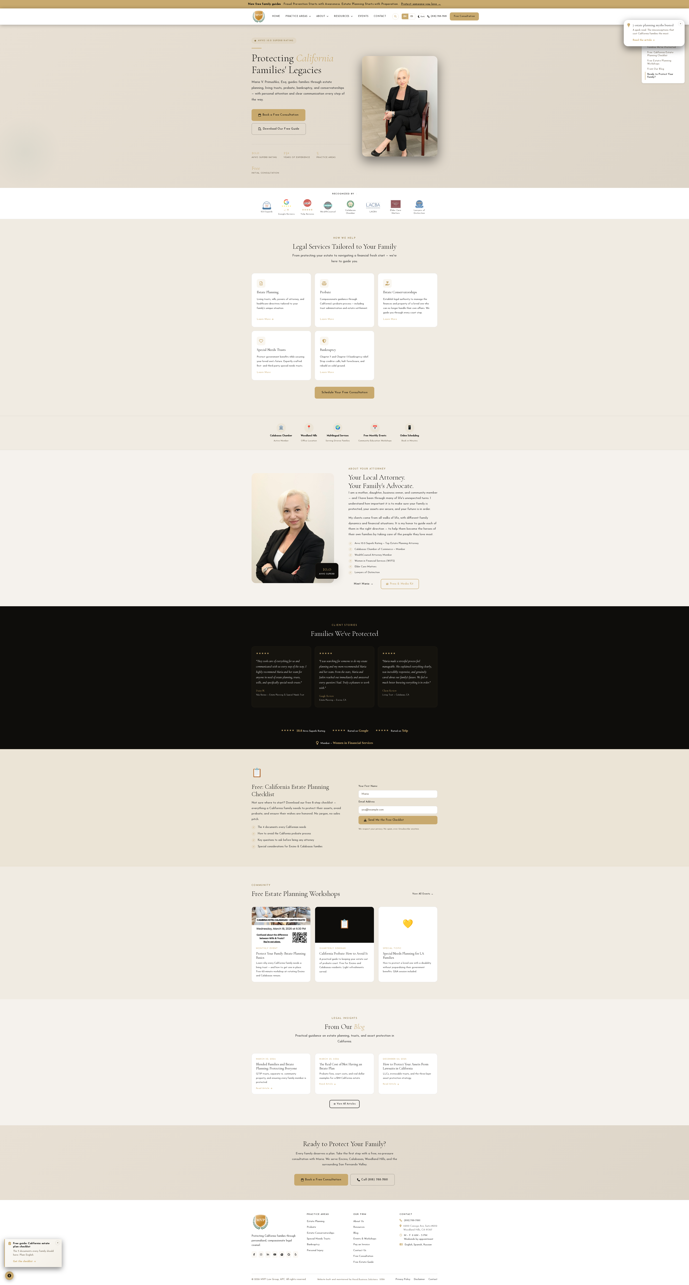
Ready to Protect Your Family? (660, 75)
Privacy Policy (402, 1279)
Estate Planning (315, 1221)
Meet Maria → (363, 584)
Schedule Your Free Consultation (345, 392)
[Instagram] (261, 1254)
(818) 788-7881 (439, 16)
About (321, 16)
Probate (311, 1227)
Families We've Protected (661, 47)
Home (276, 16)
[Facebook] (254, 1254)
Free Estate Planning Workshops (659, 62)
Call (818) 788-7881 (374, 1179)
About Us (358, 1221)
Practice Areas (296, 16)
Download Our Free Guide (281, 128)
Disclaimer (419, 1279)
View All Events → (422, 894)
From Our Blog (655, 69)
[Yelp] (295, 1254)
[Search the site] (395, 16)
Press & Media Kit (402, 584)
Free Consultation (464, 16)
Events (363, 16)
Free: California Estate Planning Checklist (660, 54)
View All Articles (346, 1104)
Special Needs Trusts (318, 1238)
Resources (342, 16)
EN (405, 16)
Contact (380, 16)
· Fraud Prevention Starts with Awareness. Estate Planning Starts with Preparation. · (344, 4)
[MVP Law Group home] (259, 16)
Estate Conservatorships (320, 1233)
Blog (355, 1233)
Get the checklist (23, 1261)
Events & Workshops (364, 1238)
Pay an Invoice (361, 1244)
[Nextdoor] (281, 1254)
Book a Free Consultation (281, 114)
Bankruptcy (313, 1244)
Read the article (642, 40)
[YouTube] (275, 1254)
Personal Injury (315, 1250)
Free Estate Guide (363, 1262)
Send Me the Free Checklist (386, 820)
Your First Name (367, 786)
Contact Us (359, 1250)
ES (412, 16)
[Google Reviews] (288, 1254)
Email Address (366, 802)
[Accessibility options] (9, 1275)
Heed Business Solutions (365, 1279)
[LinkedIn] (268, 1254)
